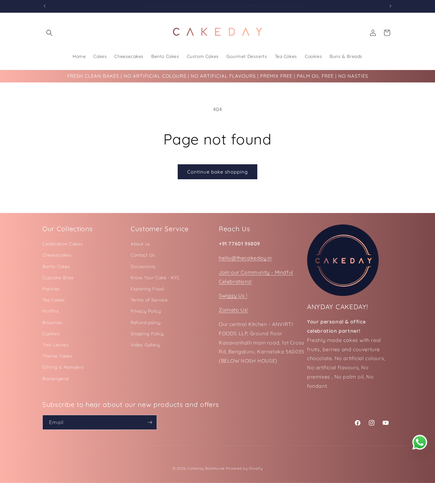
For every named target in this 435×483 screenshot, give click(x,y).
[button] (49, 33)
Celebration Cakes (62, 244)
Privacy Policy (146, 311)
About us (140, 244)
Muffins (50, 311)
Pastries (51, 289)
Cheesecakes (57, 255)
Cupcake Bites (58, 278)
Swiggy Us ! (233, 295)
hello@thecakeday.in (245, 258)
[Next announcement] (390, 6)
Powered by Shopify (244, 468)
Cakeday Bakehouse (206, 468)
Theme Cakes (57, 356)
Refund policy (146, 322)
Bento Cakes (56, 266)
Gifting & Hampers (63, 367)
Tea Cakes (53, 300)
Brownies (52, 322)
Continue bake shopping (217, 172)
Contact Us (143, 255)
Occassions (143, 266)
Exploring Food (147, 289)
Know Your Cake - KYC (155, 278)
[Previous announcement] (45, 6)
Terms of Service (149, 300)
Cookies (51, 334)
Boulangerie (55, 378)
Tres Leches (55, 345)
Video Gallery (145, 345)
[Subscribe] (150, 422)
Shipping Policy (147, 334)
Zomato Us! (233, 310)
